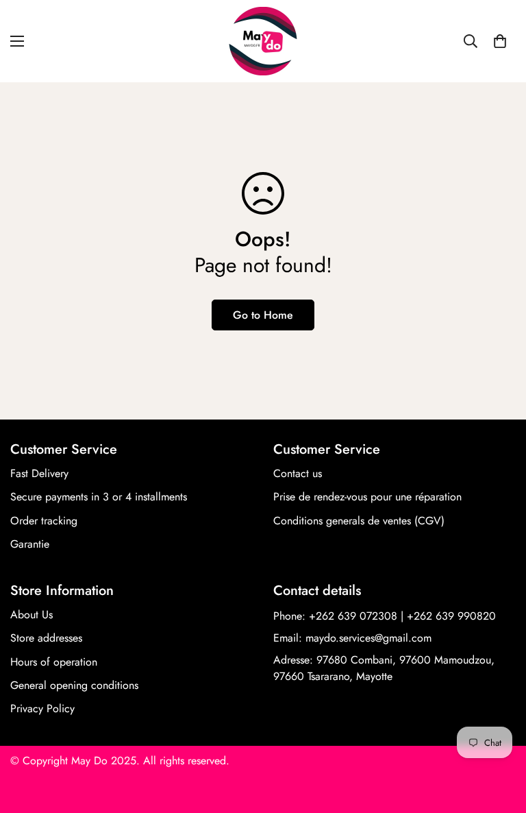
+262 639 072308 (353, 616)
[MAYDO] (263, 41)
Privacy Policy (42, 708)
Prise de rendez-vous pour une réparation (367, 497)
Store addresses (46, 638)
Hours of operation (53, 662)
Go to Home (263, 315)
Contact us (297, 473)
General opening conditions (74, 685)
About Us (31, 614)
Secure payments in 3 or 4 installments (98, 497)
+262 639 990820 (451, 616)
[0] (500, 41)
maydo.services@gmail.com (368, 638)
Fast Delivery (39, 473)
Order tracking (43, 521)
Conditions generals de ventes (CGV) (358, 521)
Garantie (29, 544)
